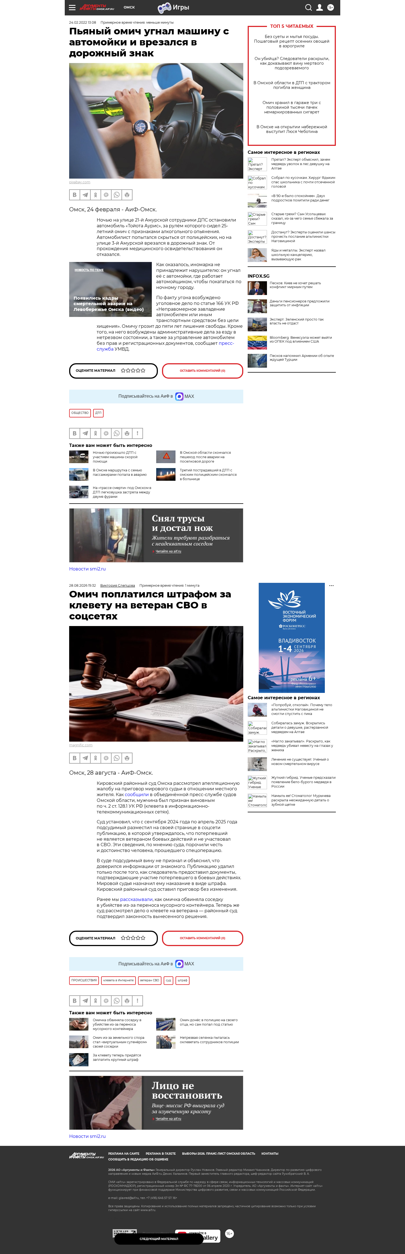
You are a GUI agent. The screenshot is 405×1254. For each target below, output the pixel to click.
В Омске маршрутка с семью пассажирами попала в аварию (120, 472)
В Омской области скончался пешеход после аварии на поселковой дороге (205, 456)
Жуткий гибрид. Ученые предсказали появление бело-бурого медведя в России (303, 781)
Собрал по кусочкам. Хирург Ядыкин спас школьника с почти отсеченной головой (303, 182)
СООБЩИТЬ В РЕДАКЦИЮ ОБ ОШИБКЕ (138, 1159)
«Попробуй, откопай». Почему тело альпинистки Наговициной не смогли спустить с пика (301, 709)
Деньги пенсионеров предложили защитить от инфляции (300, 303)
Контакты (269, 1153)
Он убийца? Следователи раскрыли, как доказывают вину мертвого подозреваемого (292, 63)
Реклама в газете (161, 1153)
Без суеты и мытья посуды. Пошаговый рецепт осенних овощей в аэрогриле (292, 41)
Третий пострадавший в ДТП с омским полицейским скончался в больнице (208, 474)
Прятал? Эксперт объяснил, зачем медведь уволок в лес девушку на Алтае (300, 163)
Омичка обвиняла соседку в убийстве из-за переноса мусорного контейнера (117, 1024)
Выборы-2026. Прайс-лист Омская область (218, 1153)
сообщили (137, 794)
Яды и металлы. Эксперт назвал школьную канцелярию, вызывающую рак (298, 254)
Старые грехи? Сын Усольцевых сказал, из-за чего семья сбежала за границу (302, 218)
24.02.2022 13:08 (82, 22)
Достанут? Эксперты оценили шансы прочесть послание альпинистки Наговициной (303, 236)
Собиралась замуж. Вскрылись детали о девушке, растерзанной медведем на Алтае (299, 727)
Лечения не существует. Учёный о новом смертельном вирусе (300, 761)
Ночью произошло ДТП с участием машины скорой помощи (115, 456)
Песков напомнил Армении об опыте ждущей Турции (302, 358)
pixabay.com (79, 182)
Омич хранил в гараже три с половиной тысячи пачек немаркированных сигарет (292, 107)
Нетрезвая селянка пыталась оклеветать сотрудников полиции (209, 1040)
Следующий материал (159, 1239)
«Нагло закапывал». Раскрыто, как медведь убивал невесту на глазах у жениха (302, 745)
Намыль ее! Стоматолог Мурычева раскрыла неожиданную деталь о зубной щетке (301, 800)
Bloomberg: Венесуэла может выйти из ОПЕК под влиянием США (301, 339)
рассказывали (136, 899)
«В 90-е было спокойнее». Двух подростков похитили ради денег (300, 198)
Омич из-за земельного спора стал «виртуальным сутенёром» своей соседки (120, 1042)
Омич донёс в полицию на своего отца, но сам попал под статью (209, 1022)
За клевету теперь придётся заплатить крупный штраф (117, 1057)
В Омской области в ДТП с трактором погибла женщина (291, 85)
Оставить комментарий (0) (202, 371)
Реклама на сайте (123, 1153)
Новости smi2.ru (87, 569)
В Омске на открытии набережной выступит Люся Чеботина (291, 129)
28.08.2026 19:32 (82, 585)
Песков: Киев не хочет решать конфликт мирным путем (295, 285)
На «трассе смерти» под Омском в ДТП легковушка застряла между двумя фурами (122, 492)
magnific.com (81, 745)
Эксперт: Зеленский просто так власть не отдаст (297, 321)
